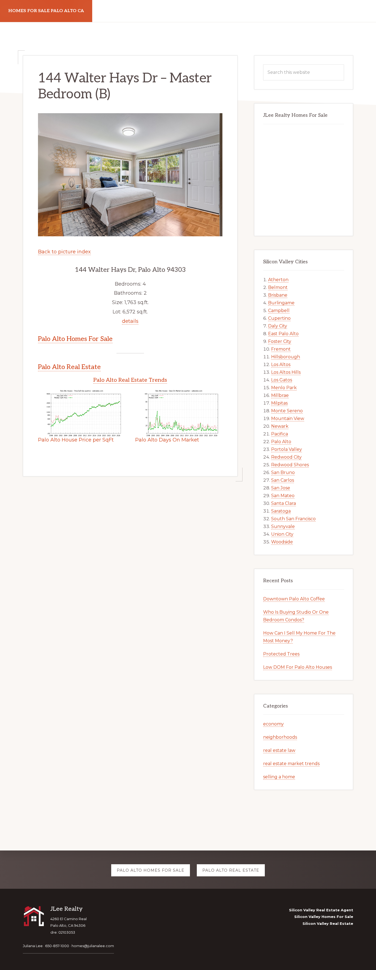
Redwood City (286, 457)
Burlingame (281, 302)
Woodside (282, 541)
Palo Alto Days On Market (167, 440)
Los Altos (280, 364)
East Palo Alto (283, 333)
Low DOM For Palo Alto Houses (297, 667)
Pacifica (279, 434)
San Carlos (282, 480)
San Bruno (283, 472)
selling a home (279, 776)
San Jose (280, 488)
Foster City (279, 341)
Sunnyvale (283, 526)
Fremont (281, 349)
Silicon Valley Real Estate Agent (321, 910)
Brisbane (277, 295)
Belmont (278, 287)
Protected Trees (281, 654)
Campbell (279, 310)
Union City (282, 534)
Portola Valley (286, 449)
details (130, 321)
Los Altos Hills (286, 372)
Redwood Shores (290, 464)
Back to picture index (64, 252)
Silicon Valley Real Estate (328, 923)
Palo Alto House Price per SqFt (76, 440)
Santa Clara (283, 503)
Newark (279, 426)
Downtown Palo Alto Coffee (294, 598)
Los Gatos (281, 380)
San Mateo (283, 495)
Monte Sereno (287, 410)
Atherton (278, 279)
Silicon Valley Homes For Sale (323, 916)
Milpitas (279, 403)
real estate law (279, 750)
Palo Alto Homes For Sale (75, 339)
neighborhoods (280, 737)
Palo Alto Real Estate (69, 367)
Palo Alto (281, 441)
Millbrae (280, 395)
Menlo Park (284, 387)
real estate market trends (291, 763)
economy (273, 724)
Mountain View (287, 418)
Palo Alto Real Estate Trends (130, 380)
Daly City (277, 326)
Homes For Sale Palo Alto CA (46, 10)
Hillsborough (285, 356)
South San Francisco (293, 518)
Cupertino (279, 318)
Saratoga (281, 511)
